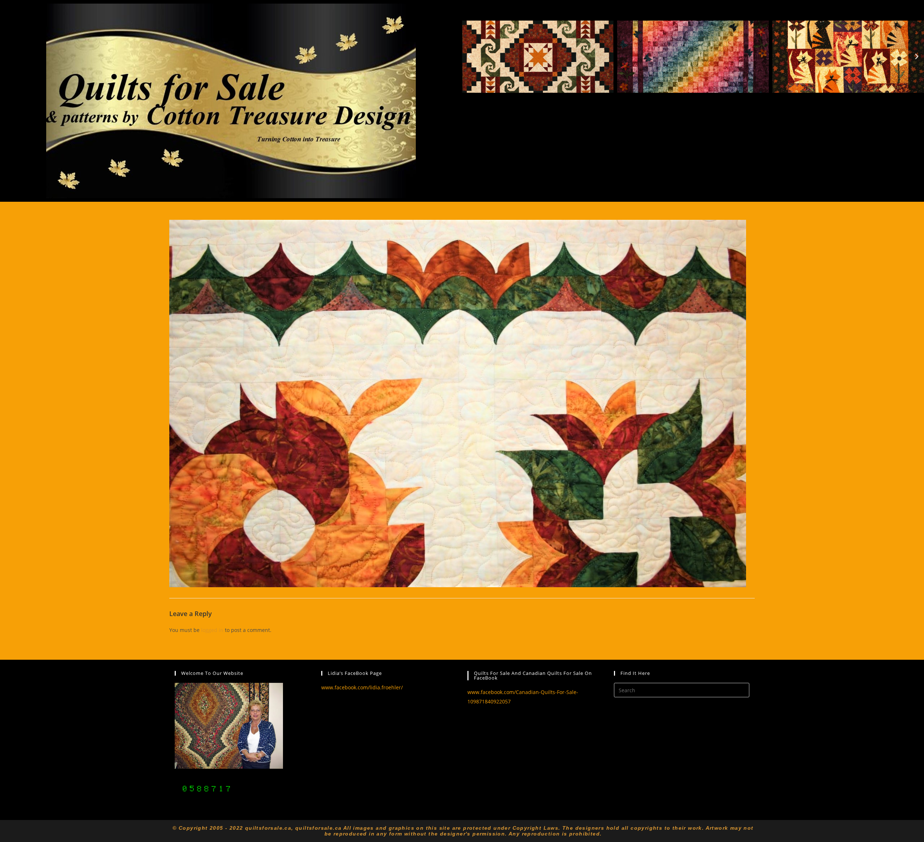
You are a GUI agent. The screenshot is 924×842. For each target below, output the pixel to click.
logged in (212, 630)
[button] (469, 56)
